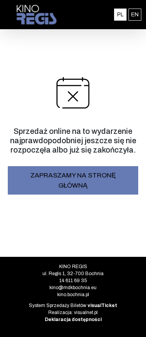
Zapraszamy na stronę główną (73, 180)
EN (136, 14)
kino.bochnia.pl (73, 294)
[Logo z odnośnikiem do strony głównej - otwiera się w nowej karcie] (37, 14)
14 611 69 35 (73, 280)
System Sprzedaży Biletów (73, 305)
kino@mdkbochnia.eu (73, 287)
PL (122, 14)
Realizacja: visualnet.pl (73, 312)
